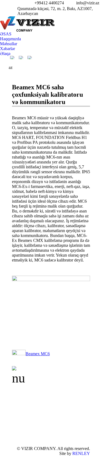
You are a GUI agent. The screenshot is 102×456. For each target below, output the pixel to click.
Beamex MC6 (38, 353)
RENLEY (81, 453)
